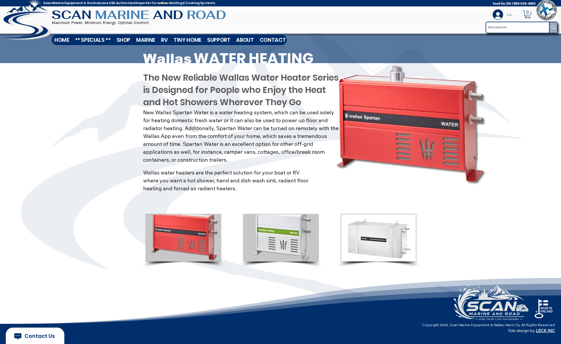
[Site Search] (553, 27)
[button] (145, 39)
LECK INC (545, 330)
